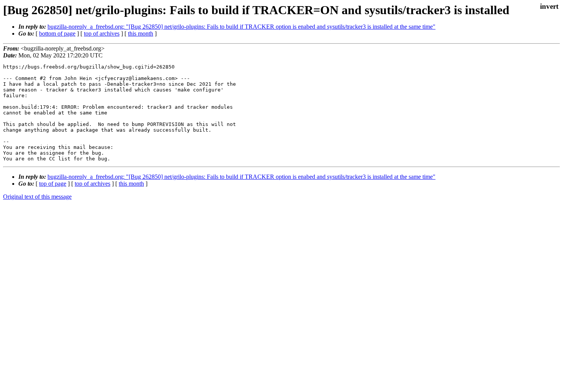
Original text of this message (37, 196)
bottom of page (57, 33)
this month (140, 33)
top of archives (101, 33)
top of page (52, 183)
